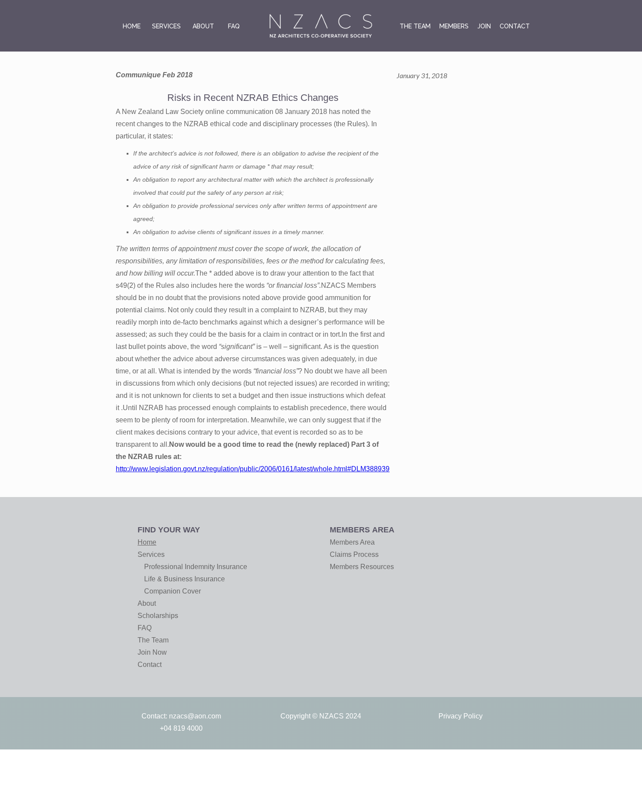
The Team (153, 640)
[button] (166, 26)
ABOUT (203, 26)
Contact (150, 664)
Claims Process (354, 554)
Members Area (352, 542)
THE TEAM (415, 26)
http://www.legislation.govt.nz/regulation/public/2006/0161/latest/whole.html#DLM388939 (253, 469)
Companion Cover (172, 591)
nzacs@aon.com (195, 716)
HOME (132, 26)
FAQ (234, 26)
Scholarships (158, 615)
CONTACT (515, 26)
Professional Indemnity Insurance (195, 566)
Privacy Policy (460, 716)
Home (147, 542)
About (147, 603)
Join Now (152, 652)
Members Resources (362, 566)
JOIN (484, 26)
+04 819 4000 (181, 728)
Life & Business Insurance (184, 579)
